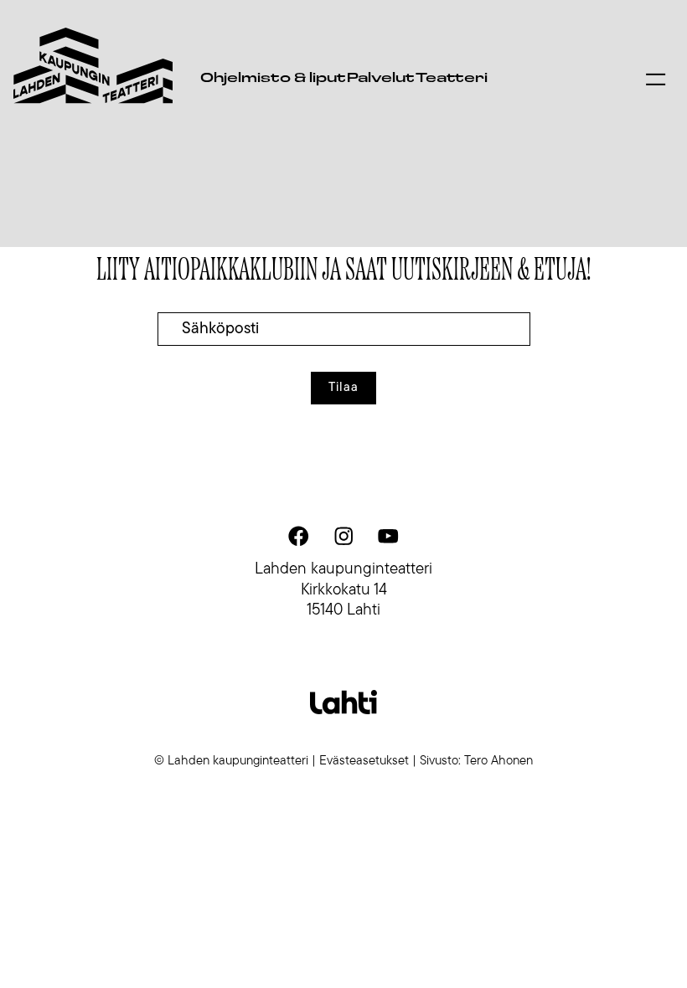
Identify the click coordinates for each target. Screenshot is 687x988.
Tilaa (343, 388)
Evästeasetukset (364, 761)
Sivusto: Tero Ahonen (476, 761)
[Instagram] (343, 536)
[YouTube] (388, 536)
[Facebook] (299, 536)
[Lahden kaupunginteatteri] (93, 66)
